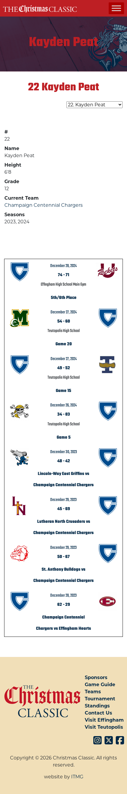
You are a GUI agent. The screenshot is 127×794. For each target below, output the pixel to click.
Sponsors (96, 677)
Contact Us (98, 713)
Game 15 (63, 390)
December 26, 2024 (63, 405)
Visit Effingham (104, 720)
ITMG (77, 777)
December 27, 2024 (64, 312)
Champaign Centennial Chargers (43, 205)
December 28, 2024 (63, 265)
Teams (93, 691)
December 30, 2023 (63, 452)
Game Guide (100, 684)
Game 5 (64, 437)
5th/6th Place (63, 297)
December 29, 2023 (63, 499)
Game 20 (64, 344)
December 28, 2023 (63, 595)
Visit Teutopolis (104, 727)
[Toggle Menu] (116, 8)
